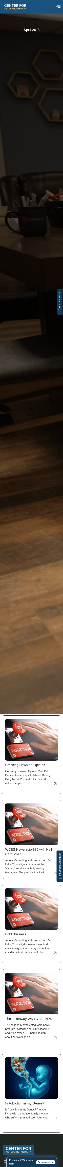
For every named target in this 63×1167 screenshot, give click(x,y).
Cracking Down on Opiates (25, 765)
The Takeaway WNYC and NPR (28, 1019)
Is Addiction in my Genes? (24, 1103)
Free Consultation (59, 300)
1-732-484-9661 (46, 1160)
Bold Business (15, 934)
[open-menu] (58, 7)
